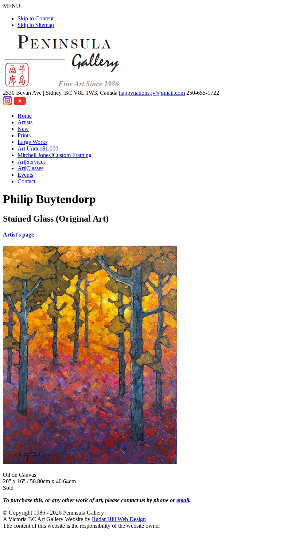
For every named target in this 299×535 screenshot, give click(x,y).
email (182, 500)
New (23, 129)
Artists (25, 122)
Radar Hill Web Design (119, 519)
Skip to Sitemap (36, 25)
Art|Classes (30, 168)
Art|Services (32, 162)
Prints (24, 135)
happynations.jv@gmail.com (152, 93)
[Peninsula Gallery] (63, 86)
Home (25, 116)
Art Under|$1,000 (38, 148)
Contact (26, 181)
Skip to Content (36, 18)
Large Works (32, 142)
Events (25, 175)
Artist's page (18, 234)
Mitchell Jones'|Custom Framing (55, 155)
